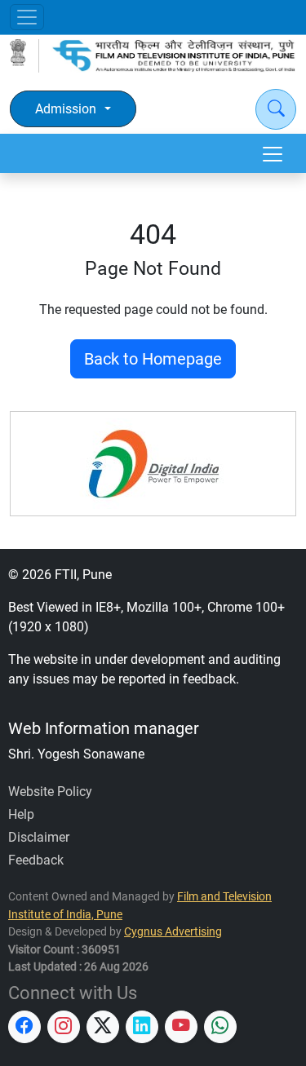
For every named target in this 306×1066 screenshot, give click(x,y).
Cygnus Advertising (173, 932)
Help (21, 814)
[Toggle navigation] (27, 17)
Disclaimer (38, 837)
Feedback (36, 860)
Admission (65, 109)
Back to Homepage (153, 359)
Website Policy (50, 791)
